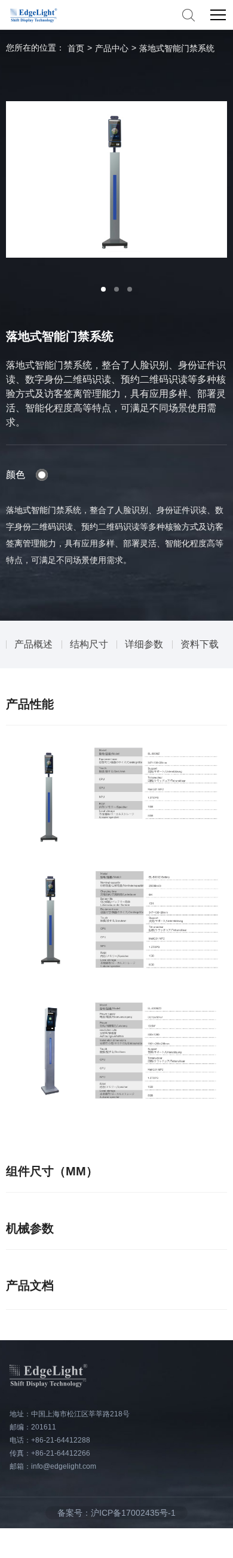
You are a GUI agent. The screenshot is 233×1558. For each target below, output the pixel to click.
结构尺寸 (89, 644)
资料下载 (199, 644)
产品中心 (111, 48)
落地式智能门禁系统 (176, 48)
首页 (76, 48)
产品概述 (33, 644)
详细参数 (144, 644)
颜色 (15, 475)
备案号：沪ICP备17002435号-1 (116, 1513)
